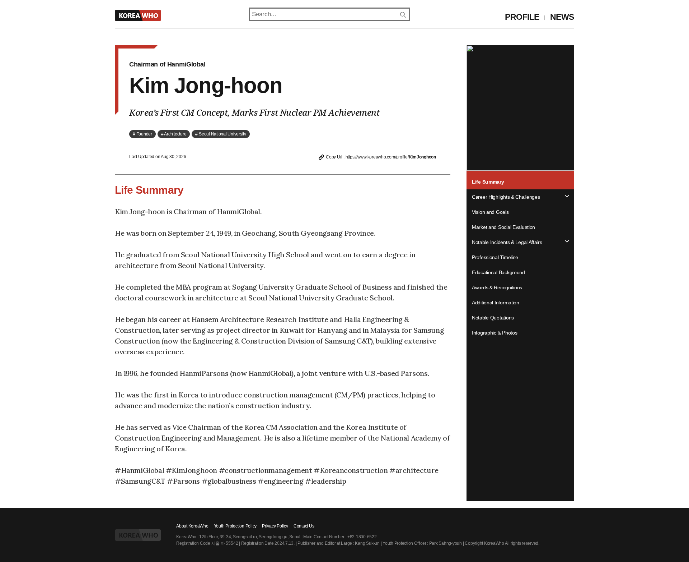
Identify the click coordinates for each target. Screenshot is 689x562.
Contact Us (304, 526)
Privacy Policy (275, 526)
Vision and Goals (490, 212)
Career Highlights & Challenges (506, 197)
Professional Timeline (495, 257)
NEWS (562, 17)
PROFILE (522, 17)
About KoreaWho (192, 526)
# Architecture (174, 134)
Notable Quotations (493, 318)
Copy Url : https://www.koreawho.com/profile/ (380, 157)
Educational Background (498, 272)
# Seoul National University (220, 134)
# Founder (142, 134)
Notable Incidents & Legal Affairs (507, 242)
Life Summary (488, 182)
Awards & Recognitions (497, 287)
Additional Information (495, 302)
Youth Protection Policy (235, 526)
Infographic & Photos (494, 333)
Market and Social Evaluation (503, 227)
